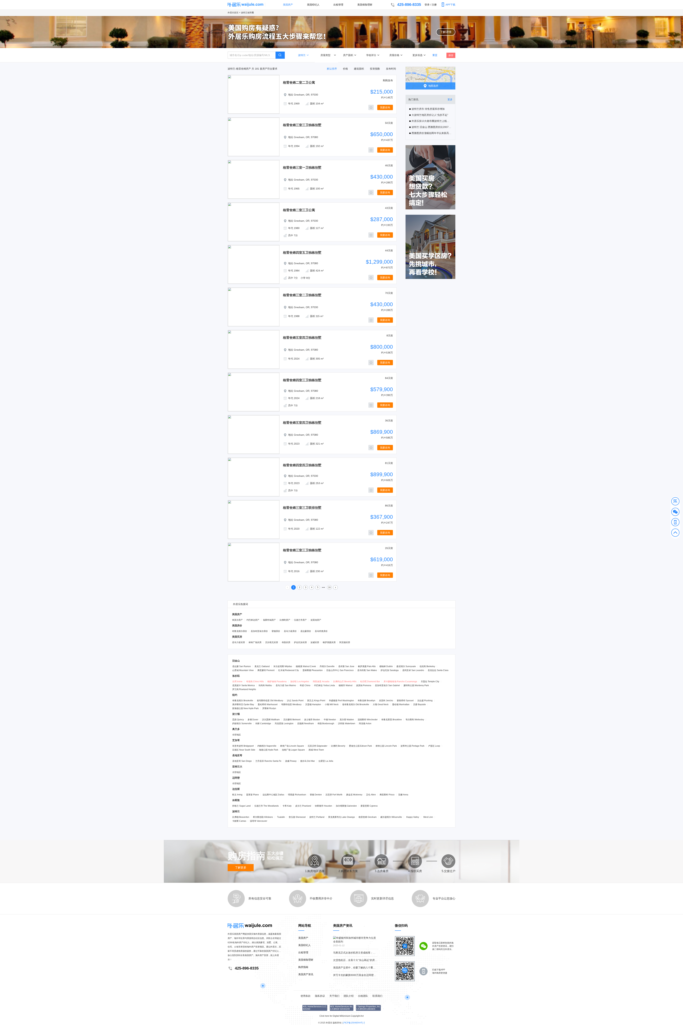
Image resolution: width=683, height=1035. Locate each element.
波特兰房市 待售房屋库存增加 (428, 109)
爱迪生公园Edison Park (360, 746)
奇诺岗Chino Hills (255, 681)
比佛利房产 (285, 620)
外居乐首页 (233, 12)
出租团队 (363, 995)
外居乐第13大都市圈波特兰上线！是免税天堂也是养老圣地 (432, 121)
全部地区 (236, 735)
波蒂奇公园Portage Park (412, 746)
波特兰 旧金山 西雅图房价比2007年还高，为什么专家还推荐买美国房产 (432, 127)
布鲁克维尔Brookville (242, 700)
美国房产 (288, 4)
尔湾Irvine (237, 681)
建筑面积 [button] (359, 68)
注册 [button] (434, 4)
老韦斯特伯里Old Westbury (270, 700)
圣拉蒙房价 (305, 631)
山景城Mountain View (243, 670)
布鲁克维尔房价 (239, 631)
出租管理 (338, 4)
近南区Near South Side (243, 750)
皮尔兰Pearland (303, 806)
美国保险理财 (364, 4)
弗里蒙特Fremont (265, 670)
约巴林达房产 (253, 620)
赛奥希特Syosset (405, 700)
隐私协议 (320, 995)
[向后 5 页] (323, 587)
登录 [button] (427, 4)
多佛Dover (253, 720)
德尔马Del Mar (307, 761)
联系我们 (377, 995)
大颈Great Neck (380, 704)
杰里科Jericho (386, 700)
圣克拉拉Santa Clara (438, 670)
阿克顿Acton (365, 723)
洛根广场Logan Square (293, 750)
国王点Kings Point (316, 700)
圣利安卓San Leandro (413, 670)
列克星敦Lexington (284, 723)
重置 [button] (434, 55)
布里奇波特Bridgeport (243, 746)
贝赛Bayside (419, 704)
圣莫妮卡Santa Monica (243, 685)
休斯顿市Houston (323, 806)
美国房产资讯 (305, 974)
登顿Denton (316, 795)
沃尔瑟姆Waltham (271, 720)
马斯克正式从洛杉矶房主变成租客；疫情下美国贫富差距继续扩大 (369, 952)
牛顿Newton (330, 720)
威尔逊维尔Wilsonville (391, 817)
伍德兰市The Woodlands (266, 806)
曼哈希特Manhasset (267, 704)
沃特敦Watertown (346, 723)
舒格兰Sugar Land (241, 806)
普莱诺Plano (252, 795)
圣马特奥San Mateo (367, 670)
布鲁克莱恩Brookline (391, 720)
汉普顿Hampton (313, 704)
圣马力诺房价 (290, 631)
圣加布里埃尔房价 (259, 631)
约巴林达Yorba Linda (324, 685)
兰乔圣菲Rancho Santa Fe (268, 761)
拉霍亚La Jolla (326, 761)
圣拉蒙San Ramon (241, 666)
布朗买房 (286, 642)
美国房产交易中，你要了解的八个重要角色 (356, 967)
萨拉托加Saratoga (390, 670)
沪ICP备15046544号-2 (354, 1022)
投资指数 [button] (375, 68)
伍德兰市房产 (300, 620)
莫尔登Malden (347, 720)
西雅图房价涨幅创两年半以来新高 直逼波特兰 (432, 133)
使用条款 (306, 995)
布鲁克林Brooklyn (366, 700)
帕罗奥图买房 (329, 642)
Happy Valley (412, 817)
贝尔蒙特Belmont (291, 720)
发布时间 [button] (391, 68)
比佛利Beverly (338, 746)
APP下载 (450, 4)
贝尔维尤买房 (271, 642)
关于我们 (334, 995)
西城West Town (316, 750)
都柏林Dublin (386, 666)
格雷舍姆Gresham (368, 817)
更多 (450, 99)
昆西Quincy (238, 720)
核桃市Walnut (345, 685)
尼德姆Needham (305, 723)
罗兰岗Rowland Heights (244, 689)
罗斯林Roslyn (269, 708)
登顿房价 (276, 631)
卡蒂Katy (287, 806)
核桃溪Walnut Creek (306, 666)
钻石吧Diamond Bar (370, 681)
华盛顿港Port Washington (341, 700)
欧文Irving (237, 795)
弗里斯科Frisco (387, 795)
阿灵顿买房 (344, 642)
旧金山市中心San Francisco (340, 670)
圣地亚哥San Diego (242, 761)
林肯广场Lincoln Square (292, 746)
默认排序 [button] (332, 68)
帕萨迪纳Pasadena (277, 681)
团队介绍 (349, 995)
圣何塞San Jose (346, 666)
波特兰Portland (316, 817)
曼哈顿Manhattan (400, 704)
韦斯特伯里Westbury (291, 704)
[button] (675, 501)
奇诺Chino (305, 685)
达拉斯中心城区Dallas (273, 795)
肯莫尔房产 (237, 620)
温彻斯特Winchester (368, 720)
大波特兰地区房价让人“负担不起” (430, 115)
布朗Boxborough (325, 723)
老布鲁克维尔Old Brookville (355, 704)
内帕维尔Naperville (266, 746)
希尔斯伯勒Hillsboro (263, 817)
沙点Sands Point (295, 700)
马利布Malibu (265, 685)
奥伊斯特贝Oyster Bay (243, 704)
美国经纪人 (313, 4)
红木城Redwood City (288, 670)
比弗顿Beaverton (240, 817)
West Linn (428, 817)
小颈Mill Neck (331, 704)
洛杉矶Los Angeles (299, 681)
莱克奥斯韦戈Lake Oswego (341, 817)
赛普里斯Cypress (369, 806)
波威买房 (315, 642)
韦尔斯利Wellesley (415, 720)
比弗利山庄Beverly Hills (344, 681)
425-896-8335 (409, 4)
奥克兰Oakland (262, 666)
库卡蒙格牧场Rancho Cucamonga (400, 681)
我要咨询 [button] (385, 107)
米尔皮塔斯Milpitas (282, 666)
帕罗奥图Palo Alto (367, 666)
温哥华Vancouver (258, 821)
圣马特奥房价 (321, 631)
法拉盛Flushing (425, 700)
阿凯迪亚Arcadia (321, 681)
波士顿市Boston (312, 720)
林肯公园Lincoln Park (386, 746)
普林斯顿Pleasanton (313, 670)
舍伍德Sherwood (297, 817)
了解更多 (240, 867)
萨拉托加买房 (300, 642)
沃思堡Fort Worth (333, 795)
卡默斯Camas (239, 821)
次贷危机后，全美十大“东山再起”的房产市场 (357, 960)
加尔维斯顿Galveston (346, 806)
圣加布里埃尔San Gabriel (387, 685)
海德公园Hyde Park (268, 750)
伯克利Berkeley (427, 666)
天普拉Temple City (430, 681)
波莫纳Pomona (363, 685)
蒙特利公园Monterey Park (416, 685)
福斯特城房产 (269, 620)
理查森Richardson (297, 795)
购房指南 (303, 967)
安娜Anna (403, 795)
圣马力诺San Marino (286, 685)
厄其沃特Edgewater (317, 746)
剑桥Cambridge (263, 723)
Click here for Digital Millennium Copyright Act (341, 1016)
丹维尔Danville (327, 666)
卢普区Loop (434, 746)
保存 (450, 55)
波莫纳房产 (316, 620)
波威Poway (291, 761)
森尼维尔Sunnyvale (406, 666)
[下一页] (335, 587)
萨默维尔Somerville (242, 723)
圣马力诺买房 (238, 642)
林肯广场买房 (255, 642)
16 (329, 587)
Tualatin (281, 817)
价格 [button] (345, 68)
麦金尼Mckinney (354, 795)
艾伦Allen (371, 795)
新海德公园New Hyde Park (245, 708)
